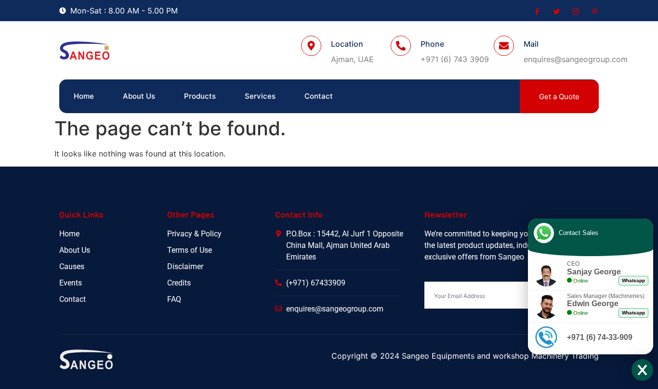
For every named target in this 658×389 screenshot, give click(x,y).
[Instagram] (574, 11)
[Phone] (401, 46)
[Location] (311, 46)
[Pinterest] (594, 11)
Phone (432, 44)
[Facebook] (536, 11)
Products (200, 96)
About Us (139, 96)
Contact (318, 96)
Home (84, 96)
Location (347, 44)
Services (260, 96)
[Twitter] (555, 11)
